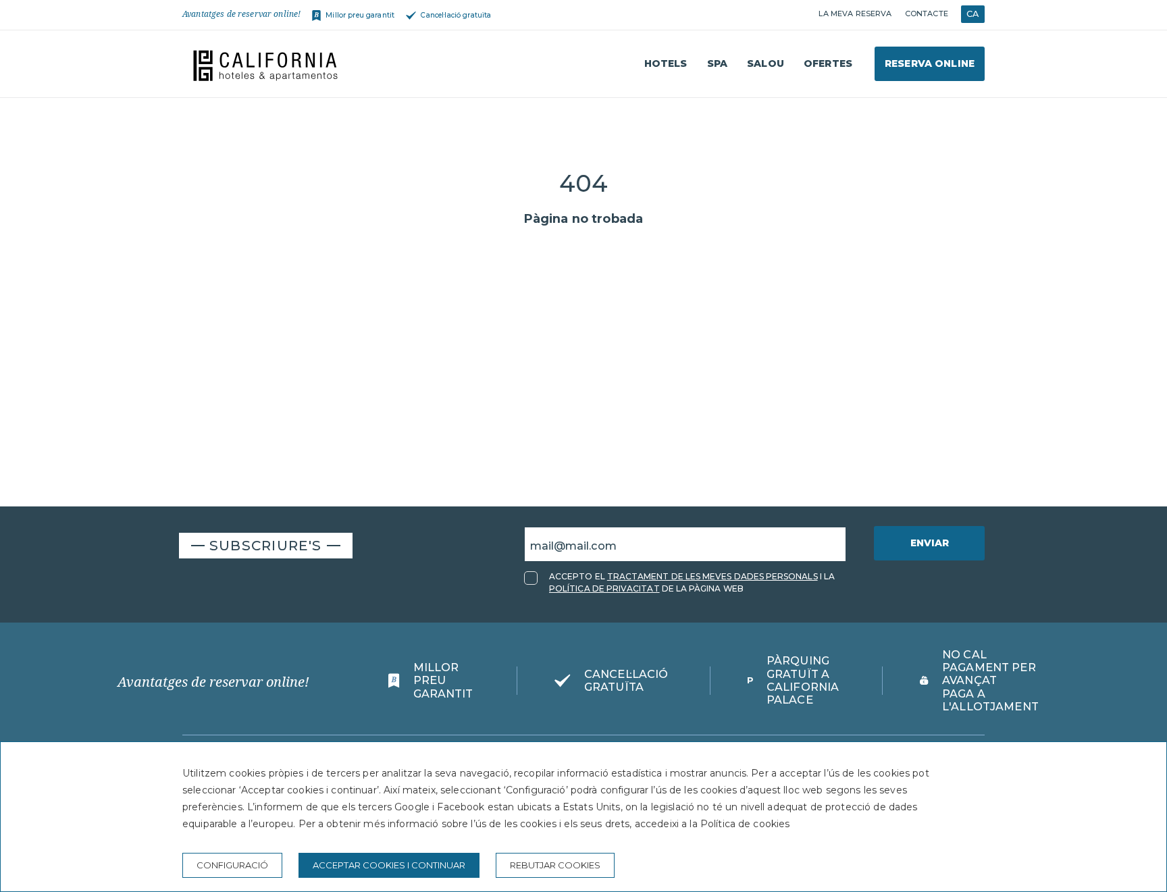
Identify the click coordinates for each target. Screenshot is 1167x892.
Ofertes (828, 63)
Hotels (666, 63)
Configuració (232, 865)
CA (972, 14)
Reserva (930, 63)
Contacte (926, 13)
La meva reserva (855, 13)
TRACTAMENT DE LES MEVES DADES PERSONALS (712, 576)
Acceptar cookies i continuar (389, 865)
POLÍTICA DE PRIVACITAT (604, 588)
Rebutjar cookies (555, 865)
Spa (717, 63)
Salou (765, 63)
